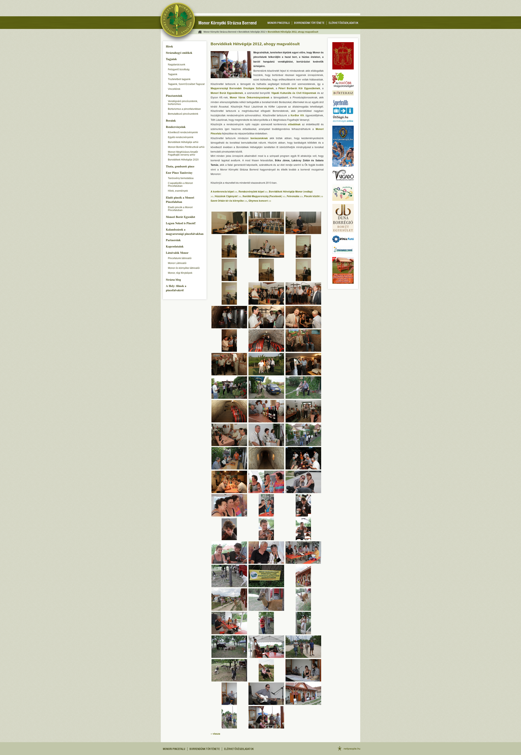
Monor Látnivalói (177, 263)
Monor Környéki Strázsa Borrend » (221, 32)
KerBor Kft (297, 115)
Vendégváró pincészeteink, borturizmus (183, 103)
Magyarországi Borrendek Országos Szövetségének (242, 88)
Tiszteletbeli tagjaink (179, 79)
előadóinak (294, 124)
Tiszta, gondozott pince (180, 166)
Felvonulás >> (295, 196)
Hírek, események (178, 190)
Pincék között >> (313, 196)
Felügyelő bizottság (178, 69)
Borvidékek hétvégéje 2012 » (253, 32)
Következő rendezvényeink (183, 132)
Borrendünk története (309, 23)
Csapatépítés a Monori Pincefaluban (180, 184)
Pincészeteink (174, 95)
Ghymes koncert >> (259, 200)
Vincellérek (174, 89)
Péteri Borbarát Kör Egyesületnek (299, 88)
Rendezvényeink (176, 127)
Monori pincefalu (278, 23)
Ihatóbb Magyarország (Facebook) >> (264, 196)
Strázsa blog (173, 279)
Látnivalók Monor (177, 253)
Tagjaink (171, 59)
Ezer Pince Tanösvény (179, 172)
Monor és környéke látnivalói (184, 268)
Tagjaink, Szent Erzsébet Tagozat (186, 84)
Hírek (169, 46)
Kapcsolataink (175, 246)
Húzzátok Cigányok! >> (228, 196)
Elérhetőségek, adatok (343, 23)
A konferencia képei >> (224, 191)
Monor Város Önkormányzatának (249, 97)
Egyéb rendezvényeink (180, 137)
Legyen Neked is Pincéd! (181, 223)
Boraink (171, 120)
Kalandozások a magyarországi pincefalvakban (185, 231)
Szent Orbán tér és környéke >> (229, 200)
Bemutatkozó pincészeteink (183, 113)
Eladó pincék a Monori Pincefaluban (180, 199)
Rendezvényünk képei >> (253, 191)
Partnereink (173, 240)
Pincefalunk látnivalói (180, 258)
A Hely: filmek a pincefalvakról (176, 288)
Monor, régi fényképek (180, 272)
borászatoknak (259, 138)
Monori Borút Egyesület (180, 217)
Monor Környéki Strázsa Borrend (227, 23)
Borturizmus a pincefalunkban (184, 109)
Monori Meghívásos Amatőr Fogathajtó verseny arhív (183, 153)
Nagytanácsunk (176, 64)
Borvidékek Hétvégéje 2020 (183, 159)
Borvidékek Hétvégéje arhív (183, 142)
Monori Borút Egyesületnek (227, 93)
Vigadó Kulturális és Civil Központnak (293, 93)
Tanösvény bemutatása (181, 178)
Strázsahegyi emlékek (179, 53)
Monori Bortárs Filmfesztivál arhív (186, 147)
